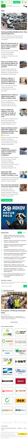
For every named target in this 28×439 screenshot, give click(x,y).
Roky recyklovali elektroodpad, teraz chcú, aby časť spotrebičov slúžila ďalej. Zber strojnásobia (14, 275)
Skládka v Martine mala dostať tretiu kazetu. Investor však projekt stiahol (15, 241)
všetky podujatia (14, 322)
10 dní (19, 232)
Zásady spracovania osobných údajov (8, 428)
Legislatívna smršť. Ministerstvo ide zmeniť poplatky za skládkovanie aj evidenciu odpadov (15, 246)
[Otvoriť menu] (25, 2)
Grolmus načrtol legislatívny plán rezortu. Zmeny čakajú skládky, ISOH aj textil (14, 261)
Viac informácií (6, 437)
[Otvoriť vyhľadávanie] (22, 2)
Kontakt (2, 429)
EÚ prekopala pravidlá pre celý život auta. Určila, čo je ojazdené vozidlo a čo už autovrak (15, 250)
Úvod (2, 2)
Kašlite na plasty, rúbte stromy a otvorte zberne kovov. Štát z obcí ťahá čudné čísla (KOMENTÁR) (14, 237)
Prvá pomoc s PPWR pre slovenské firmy (13, 312)
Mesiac (24, 232)
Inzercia (24, 428)
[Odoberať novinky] (25, 286)
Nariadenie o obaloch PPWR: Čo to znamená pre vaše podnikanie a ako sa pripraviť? (15, 258)
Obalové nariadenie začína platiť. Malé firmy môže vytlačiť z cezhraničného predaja (15, 254)
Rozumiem (22, 433)
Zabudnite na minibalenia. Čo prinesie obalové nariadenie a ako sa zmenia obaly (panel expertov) (14, 270)
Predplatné (16, 2)
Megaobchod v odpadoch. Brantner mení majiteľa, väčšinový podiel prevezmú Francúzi (15, 265)
